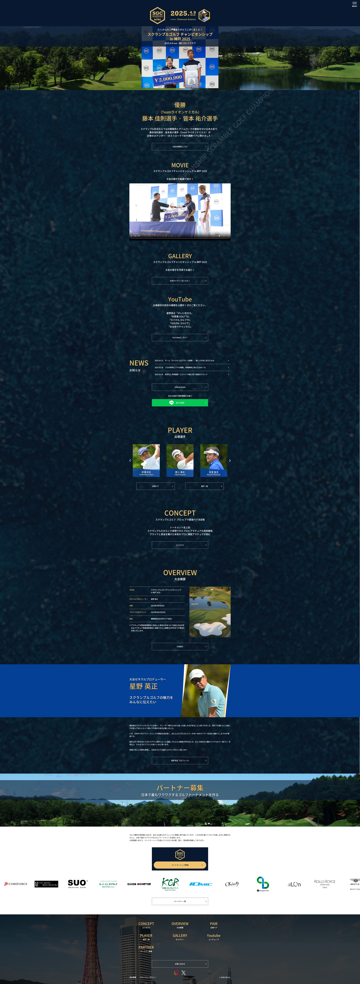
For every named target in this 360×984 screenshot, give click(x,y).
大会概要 (180, 925)
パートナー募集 (146, 949)
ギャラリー (180, 937)
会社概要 (132, 977)
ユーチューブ (213, 937)
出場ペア (214, 925)
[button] (130, 460)
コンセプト (146, 925)
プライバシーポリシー (148, 977)
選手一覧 (146, 937)
